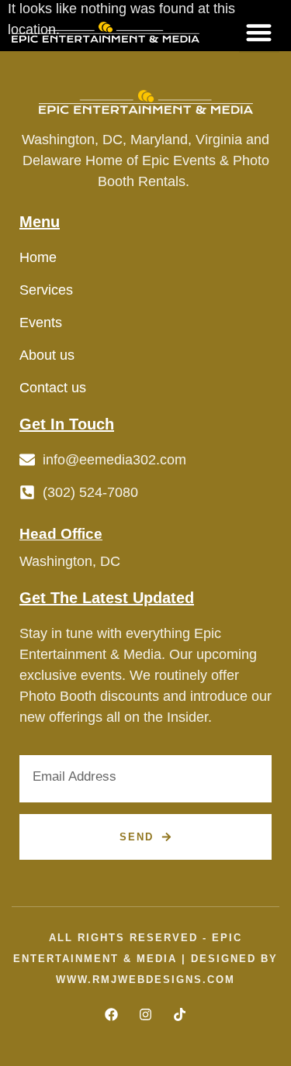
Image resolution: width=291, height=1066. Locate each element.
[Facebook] (112, 1014)
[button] (259, 32)
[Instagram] (146, 1014)
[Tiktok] (180, 1014)
